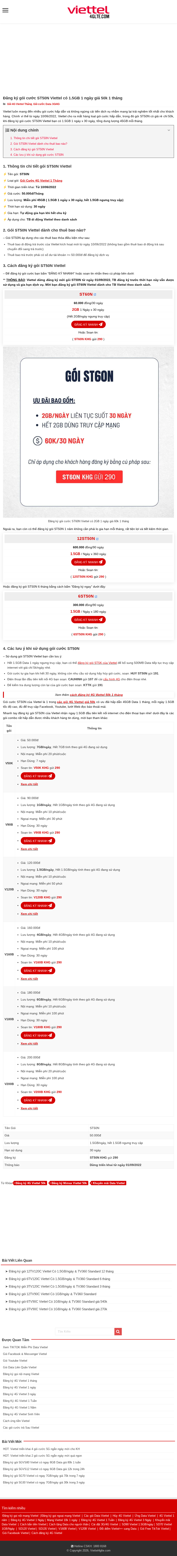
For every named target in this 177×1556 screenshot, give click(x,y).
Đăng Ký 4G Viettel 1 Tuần (20, 1400)
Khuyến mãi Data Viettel (109, 1183)
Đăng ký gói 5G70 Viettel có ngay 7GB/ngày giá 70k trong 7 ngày (44, 1475)
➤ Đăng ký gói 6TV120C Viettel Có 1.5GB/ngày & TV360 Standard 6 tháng (57, 1279)
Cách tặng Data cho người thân (68, 1524)
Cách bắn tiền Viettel (33, 1524)
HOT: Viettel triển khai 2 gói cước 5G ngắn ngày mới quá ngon (42, 1455)
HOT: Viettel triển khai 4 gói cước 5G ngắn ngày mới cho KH (41, 1449)
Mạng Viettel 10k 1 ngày (62, 1520)
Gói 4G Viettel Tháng (19, 104)
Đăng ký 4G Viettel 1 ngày (19, 1387)
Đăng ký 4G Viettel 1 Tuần (97, 1520)
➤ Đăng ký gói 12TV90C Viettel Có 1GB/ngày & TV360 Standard (50, 1294)
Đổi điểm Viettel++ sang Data (118, 1528)
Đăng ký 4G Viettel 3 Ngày (135, 1520)
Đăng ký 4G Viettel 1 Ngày (27, 1520)
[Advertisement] (88, 59)
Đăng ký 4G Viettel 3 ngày (19, 1394)
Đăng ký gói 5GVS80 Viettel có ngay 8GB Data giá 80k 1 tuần (42, 1462)
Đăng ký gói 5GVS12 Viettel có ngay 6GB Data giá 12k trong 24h (44, 1469)
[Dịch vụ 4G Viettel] (88, 11)
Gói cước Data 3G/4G (46, 104)
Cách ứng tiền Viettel (16, 1421)
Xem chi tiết (29, 784)
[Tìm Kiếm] (118, 1331)
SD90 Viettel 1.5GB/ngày (137, 1524)
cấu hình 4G (111, 679)
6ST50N (86, 596)
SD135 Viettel (47, 1528)
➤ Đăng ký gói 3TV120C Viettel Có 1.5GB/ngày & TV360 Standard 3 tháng (57, 1286)
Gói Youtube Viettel (15, 1360)
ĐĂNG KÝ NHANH (86, 324)
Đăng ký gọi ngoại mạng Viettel (60, 1515)
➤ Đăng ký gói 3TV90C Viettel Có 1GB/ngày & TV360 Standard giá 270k (56, 1309)
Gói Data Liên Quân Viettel (19, 1367)
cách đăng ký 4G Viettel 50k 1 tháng (96, 694)
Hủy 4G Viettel (122, 1515)
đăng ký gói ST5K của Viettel (97, 663)
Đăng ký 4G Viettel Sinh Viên (21, 1414)
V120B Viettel (87, 1528)
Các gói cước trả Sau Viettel (21, 1427)
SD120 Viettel (27, 1528)
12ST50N (86, 538)
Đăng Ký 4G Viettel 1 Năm (19, 1407)
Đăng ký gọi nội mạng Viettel (21, 1374)
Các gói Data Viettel (96, 1515)
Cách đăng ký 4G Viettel (47, 1533)
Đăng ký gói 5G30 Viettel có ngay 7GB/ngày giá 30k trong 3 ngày (44, 1482)
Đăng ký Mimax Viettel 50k (69, 1183)
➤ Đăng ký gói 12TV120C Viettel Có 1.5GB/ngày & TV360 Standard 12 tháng (59, 1271)
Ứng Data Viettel (145, 1515)
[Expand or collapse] (169, 130)
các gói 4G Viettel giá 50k (76, 702)
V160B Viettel (67, 1528)
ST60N (86, 294)
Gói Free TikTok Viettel (154, 1528)
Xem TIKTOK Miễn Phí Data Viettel (25, 1347)
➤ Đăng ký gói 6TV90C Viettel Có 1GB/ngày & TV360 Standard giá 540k (56, 1301)
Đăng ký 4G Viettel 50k (31, 1183)
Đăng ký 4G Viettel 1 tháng (20, 1380)
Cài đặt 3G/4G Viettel (104, 1524)
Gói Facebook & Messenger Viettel (25, 1354)
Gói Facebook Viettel (15, 1533)
